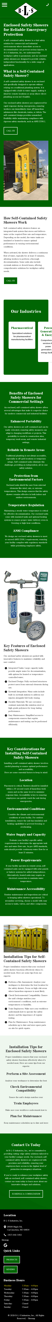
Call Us (10, 130)
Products (11, 1259)
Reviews (10, 1269)
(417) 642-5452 (14, 1234)
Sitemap (8, 1239)
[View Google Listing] (6, 1246)
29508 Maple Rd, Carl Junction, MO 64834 (18, 1228)
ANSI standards (40, 846)
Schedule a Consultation (26, 1193)
